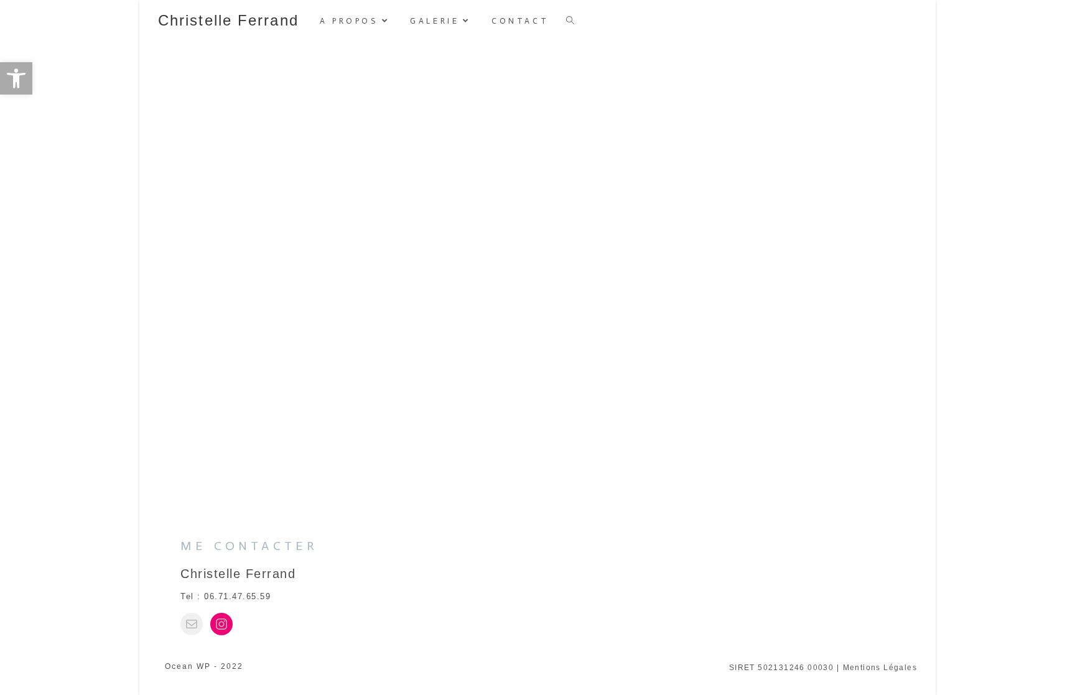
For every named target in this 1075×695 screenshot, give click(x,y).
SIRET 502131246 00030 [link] (781, 667)
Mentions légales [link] (880, 667)
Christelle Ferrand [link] (228, 20)
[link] (16, 78)
